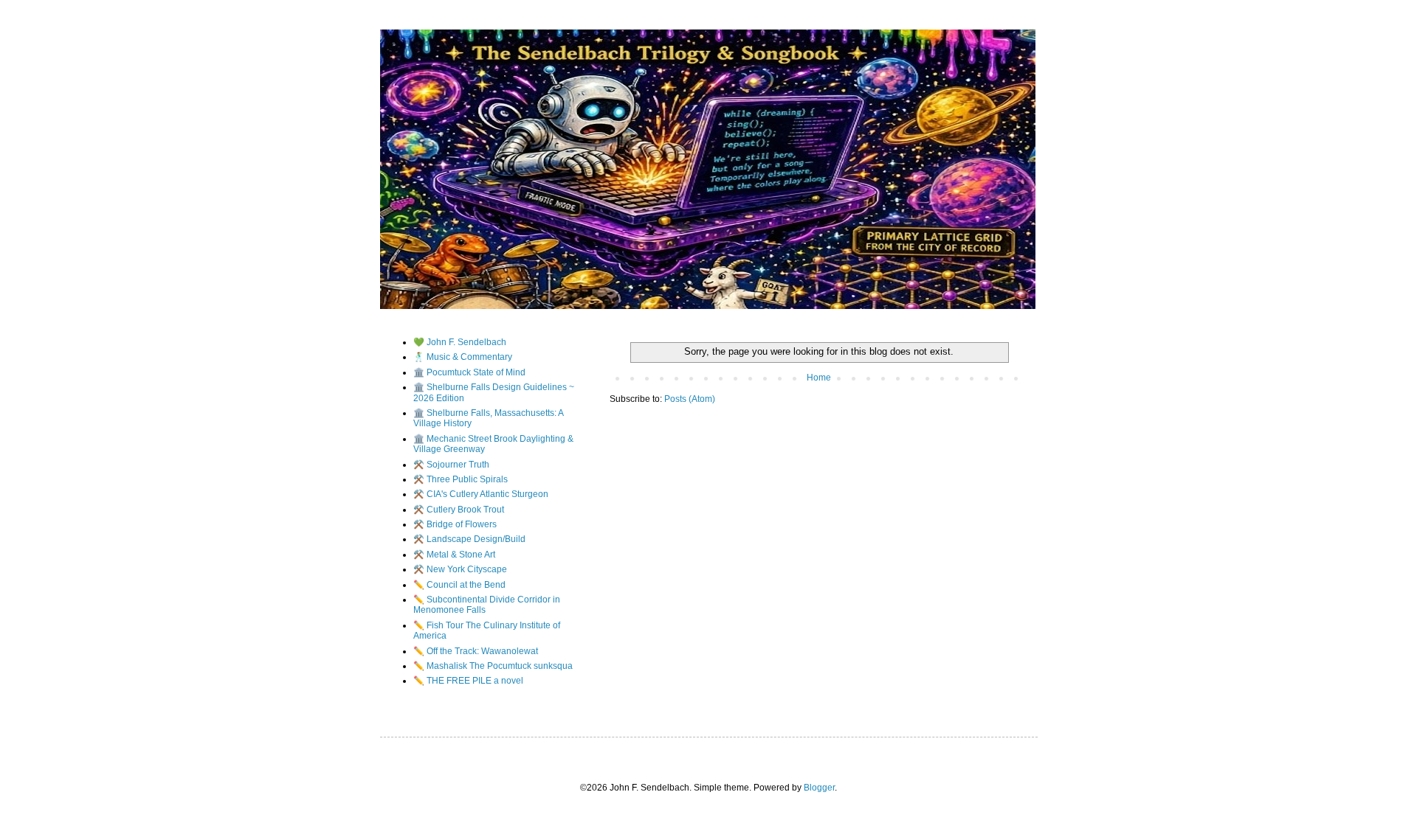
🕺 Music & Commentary (462, 357)
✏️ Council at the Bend (459, 585)
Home (819, 377)
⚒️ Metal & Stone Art (454, 554)
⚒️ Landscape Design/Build (469, 539)
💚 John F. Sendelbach (459, 342)
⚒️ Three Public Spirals (460, 479)
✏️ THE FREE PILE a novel (468, 681)
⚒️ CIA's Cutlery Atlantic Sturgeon (480, 494)
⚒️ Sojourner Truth (451, 464)
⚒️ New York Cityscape (460, 569)
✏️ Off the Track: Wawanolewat (475, 651)
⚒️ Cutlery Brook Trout (458, 509)
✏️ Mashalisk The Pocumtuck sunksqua (493, 666)
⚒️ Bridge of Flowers (455, 524)
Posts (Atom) (689, 399)
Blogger (819, 787)
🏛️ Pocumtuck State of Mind (469, 372)
